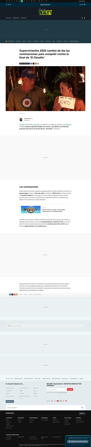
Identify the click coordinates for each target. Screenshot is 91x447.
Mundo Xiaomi (9, 428)
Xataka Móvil (8, 422)
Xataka (7, 420)
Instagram (60, 401)
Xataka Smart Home (10, 426)
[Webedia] (10, 413)
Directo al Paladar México (44, 437)
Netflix (21, 390)
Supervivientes (16, 18)
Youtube (58, 401)
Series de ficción (9, 388)
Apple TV (8, 393)
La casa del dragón (10, 396)
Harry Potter (18, 41)
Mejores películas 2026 (28, 378)
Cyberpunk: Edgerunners (74, 41)
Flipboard (36, 63)
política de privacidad (63, 392)
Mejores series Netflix (56, 378)
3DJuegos (19, 420)
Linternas (35, 396)
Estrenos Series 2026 (46, 378)
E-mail (38, 63)
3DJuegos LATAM (21, 437)
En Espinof (44, 207)
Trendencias (66, 420)
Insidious (42, 41)
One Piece (65, 41)
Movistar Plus (9, 390)
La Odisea (29, 41)
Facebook (84, 18)
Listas (34, 390)
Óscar (53, 41)
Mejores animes (65, 378)
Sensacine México (32, 437)
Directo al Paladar (44, 420)
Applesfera (8, 424)
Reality (45, 12)
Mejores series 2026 (18, 378)
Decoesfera (66, 422)
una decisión (36, 124)
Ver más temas (9, 401)
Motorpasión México (57, 437)
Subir (81, 413)
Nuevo (81, 4)
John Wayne (59, 41)
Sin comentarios (25, 63)
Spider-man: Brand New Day (25, 396)
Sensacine (31, 420)
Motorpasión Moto (56, 422)
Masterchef (24, 18)
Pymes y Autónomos (80, 422)
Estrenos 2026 (37, 378)
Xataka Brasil (8, 439)
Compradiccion (67, 424)
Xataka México (9, 437)
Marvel (24, 41)
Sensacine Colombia (33, 439)
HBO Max (35, 393)
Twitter (82, 18)
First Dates (8, 18)
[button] (28, 118)
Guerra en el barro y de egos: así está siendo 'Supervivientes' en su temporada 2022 (53, 210)
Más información (45, 445)
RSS (63, 401)
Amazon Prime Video (24, 388)
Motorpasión (55, 420)
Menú (9, 4)
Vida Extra (20, 422)
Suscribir (70, 389)
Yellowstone (48, 41)
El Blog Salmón (79, 420)
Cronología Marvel (74, 378)
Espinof (45, 5)
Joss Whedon (35, 41)
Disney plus (35, 388)
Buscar (82, 407)
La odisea (22, 393)
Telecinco (22, 124)
